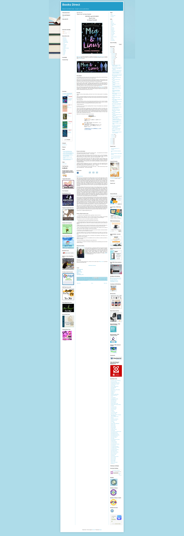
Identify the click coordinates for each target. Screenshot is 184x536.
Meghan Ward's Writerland (115, 423)
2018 (112, 51)
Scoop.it (64, 51)
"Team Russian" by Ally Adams (116, 103)
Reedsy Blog (113, 430)
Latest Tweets (64, 163)
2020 (112, 48)
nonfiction (112, 34)
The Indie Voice (113, 445)
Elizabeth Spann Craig (114, 403)
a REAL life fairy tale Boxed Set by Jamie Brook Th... (116, 107)
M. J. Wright (113, 422)
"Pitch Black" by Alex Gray (116, 109)
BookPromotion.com (114, 395)
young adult (113, 40)
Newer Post (78, 283)
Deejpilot (93, 529)
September (114, 57)
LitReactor (112, 421)
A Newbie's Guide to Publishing (115, 380)
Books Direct (71, 4)
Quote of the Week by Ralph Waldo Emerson (116, 65)
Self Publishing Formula (114, 433)
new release (113, 33)
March (113, 134)
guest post (112, 28)
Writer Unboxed (113, 457)
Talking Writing (113, 440)
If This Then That (113, 406)
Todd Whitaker (69, 100)
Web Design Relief (114, 450)
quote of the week (113, 36)
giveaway (112, 27)
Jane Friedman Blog (114, 412)
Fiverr (64, 43)
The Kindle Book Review (114, 446)
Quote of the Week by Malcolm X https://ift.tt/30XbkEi (68, 155)
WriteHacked (113, 455)
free (111, 26)
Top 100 (112, 16)
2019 (112, 49)
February (113, 135)
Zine (63, 54)
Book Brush (113, 388)
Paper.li (64, 49)
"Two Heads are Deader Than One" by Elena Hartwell (116, 86)
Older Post (105, 283)
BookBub (112, 393)
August (113, 58)
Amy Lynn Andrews (114, 381)
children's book (113, 24)
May (113, 62)
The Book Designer (114, 441)
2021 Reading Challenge (116, 470)
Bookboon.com (113, 390)
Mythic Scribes (113, 425)
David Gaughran (113, 402)
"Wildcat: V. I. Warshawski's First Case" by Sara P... (117, 117)
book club (112, 23)
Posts (64, 31)
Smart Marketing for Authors (115, 439)
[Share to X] (96, 277)
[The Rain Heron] (65, 136)
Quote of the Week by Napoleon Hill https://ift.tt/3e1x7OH (68, 159)
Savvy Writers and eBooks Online (116, 431)
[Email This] (94, 277)
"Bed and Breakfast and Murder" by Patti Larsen (117, 76)
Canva (112, 396)
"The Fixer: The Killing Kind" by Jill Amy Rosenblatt (116, 121)
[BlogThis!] (95, 277)
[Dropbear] (65, 111)
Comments (65, 33)
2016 (112, 138)
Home (92, 283)
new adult (112, 32)
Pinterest (64, 50)
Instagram (64, 45)
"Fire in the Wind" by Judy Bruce (117, 67)
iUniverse (112, 410)
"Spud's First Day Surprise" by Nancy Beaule (116, 93)
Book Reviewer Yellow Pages (115, 389)
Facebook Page (65, 42)
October (113, 56)
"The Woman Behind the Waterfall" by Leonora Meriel (116, 119)
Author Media (113, 385)
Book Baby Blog (113, 387)
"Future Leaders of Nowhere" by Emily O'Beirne (117, 100)
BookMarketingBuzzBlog (114, 394)
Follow (63, 16)
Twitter (64, 53)
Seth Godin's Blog (113, 437)
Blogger (100, 529)
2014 (112, 141)
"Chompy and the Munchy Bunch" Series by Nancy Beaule (116, 91)
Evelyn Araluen (69, 107)
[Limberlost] (65, 119)
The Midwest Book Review (115, 447)
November (113, 54)
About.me (64, 37)
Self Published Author (114, 432)
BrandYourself (65, 41)
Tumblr (64, 52)
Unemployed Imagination (115, 449)
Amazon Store (113, 15)
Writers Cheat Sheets (114, 462)
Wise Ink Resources (114, 453)
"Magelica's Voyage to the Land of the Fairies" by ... (116, 102)
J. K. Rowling (114, 519)
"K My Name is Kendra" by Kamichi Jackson (116, 127)
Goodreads (65, 44)
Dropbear (68, 106)
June (113, 61)
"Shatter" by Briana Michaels (116, 128)
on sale (112, 35)
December (113, 53)
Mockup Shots (113, 424)
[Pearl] (65, 128)
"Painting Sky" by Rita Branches (116, 70)
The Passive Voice (114, 448)
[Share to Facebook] (97, 277)
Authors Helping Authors (114, 386)
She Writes (112, 438)
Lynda (114, 471)
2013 (112, 142)
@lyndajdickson (64, 144)
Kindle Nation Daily (114, 420)
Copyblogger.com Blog (114, 398)
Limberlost (68, 114)
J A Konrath (113, 411)
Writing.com (113, 463)
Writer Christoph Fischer (114, 456)
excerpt (112, 25)
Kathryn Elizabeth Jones (114, 416)
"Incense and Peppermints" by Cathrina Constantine (116, 72)
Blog (111, 14)
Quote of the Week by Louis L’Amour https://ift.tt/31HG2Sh (67, 151)
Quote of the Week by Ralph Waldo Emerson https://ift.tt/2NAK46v (68, 153)
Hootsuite (112, 405)
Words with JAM (113, 454)
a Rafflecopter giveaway (92, 265)
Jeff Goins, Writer (113, 413)
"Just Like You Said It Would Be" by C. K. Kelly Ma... (117, 132)
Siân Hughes (69, 123)
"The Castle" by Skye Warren (116, 125)
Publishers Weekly (114, 429)
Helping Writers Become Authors (116, 404)
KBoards (112, 417)
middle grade (113, 31)
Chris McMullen (113, 397)
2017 (112, 52)
